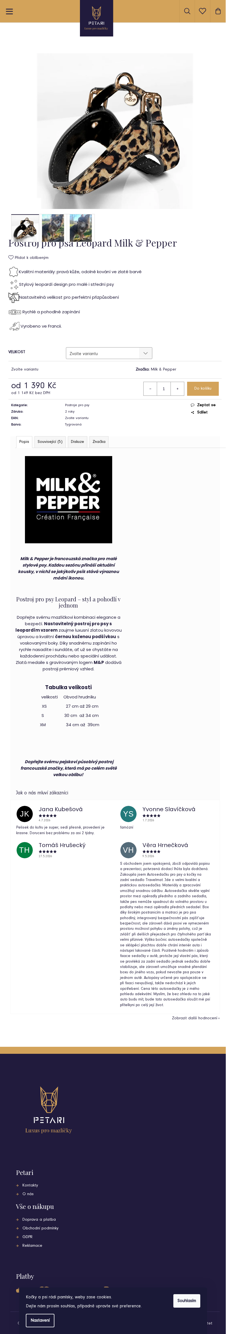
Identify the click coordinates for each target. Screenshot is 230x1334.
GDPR (27, 1237)
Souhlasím (187, 1301)
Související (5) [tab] (50, 442)
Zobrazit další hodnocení (194, 1018)
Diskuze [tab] (77, 442)
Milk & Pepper (163, 369)
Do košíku (202, 389)
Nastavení (40, 1320)
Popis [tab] (24, 442)
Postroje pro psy (77, 405)
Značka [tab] (99, 442)
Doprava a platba (39, 1220)
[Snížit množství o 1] (150, 388)
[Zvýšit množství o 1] (177, 388)
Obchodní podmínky (40, 1228)
